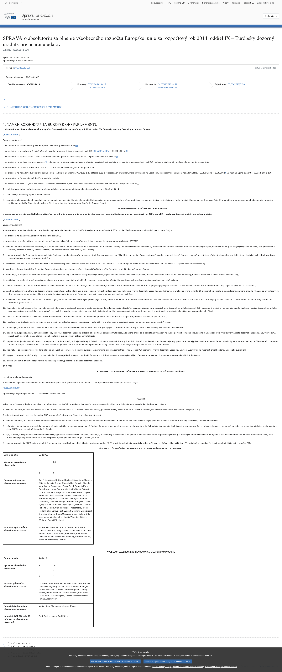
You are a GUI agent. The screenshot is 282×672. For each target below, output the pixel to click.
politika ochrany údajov (162, 667)
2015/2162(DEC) (22, 68)
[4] (46, 162)
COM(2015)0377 (101, 151)
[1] (76, 145)
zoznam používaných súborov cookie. (221, 667)
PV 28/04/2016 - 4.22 (167, 84)
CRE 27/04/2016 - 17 (98, 87)
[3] (117, 156)
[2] (127, 151)
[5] (226, 173)
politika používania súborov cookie (188, 667)
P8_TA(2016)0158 (236, 84)
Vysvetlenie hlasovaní (167, 87)
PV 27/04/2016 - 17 (97, 84)
